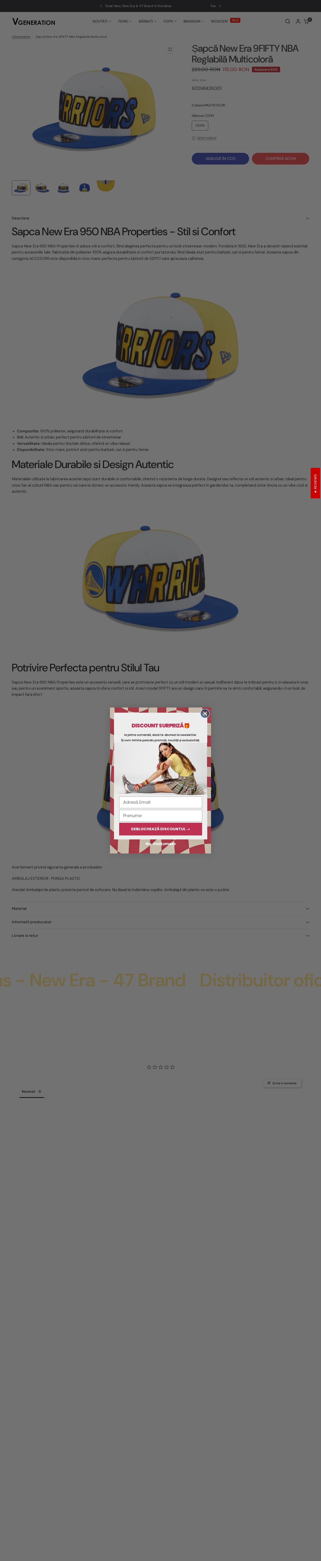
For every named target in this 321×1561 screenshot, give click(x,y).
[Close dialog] (205, 713)
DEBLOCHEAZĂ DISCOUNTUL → (160, 829)
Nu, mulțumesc (161, 843)
